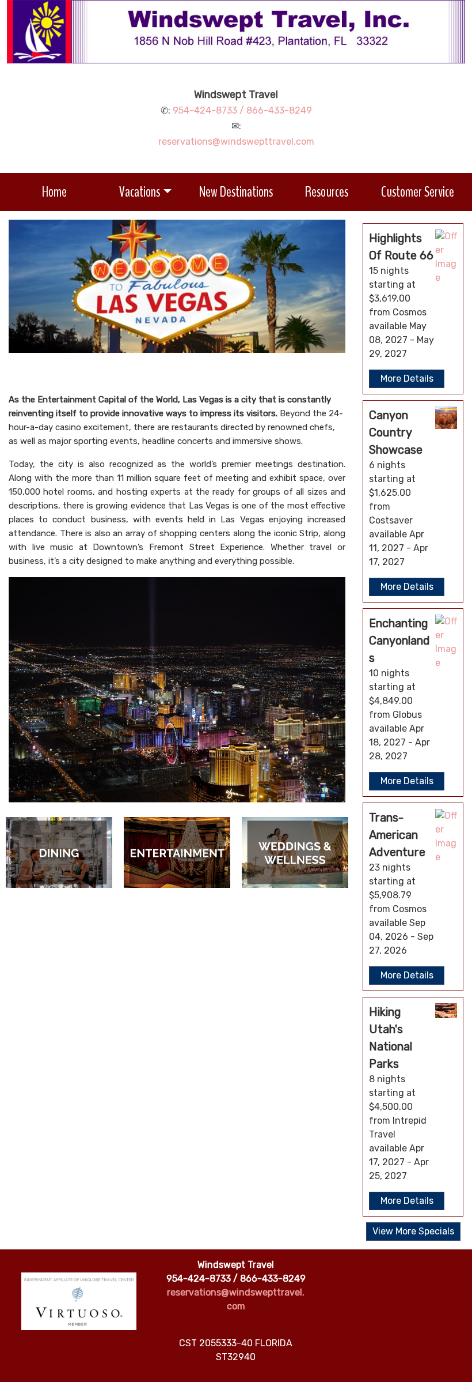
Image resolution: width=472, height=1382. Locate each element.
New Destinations (236, 192)
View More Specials (413, 1231)
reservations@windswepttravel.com (236, 141)
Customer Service (417, 192)
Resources (326, 192)
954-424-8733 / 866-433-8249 (242, 110)
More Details (406, 378)
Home (54, 192)
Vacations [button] (139, 192)
